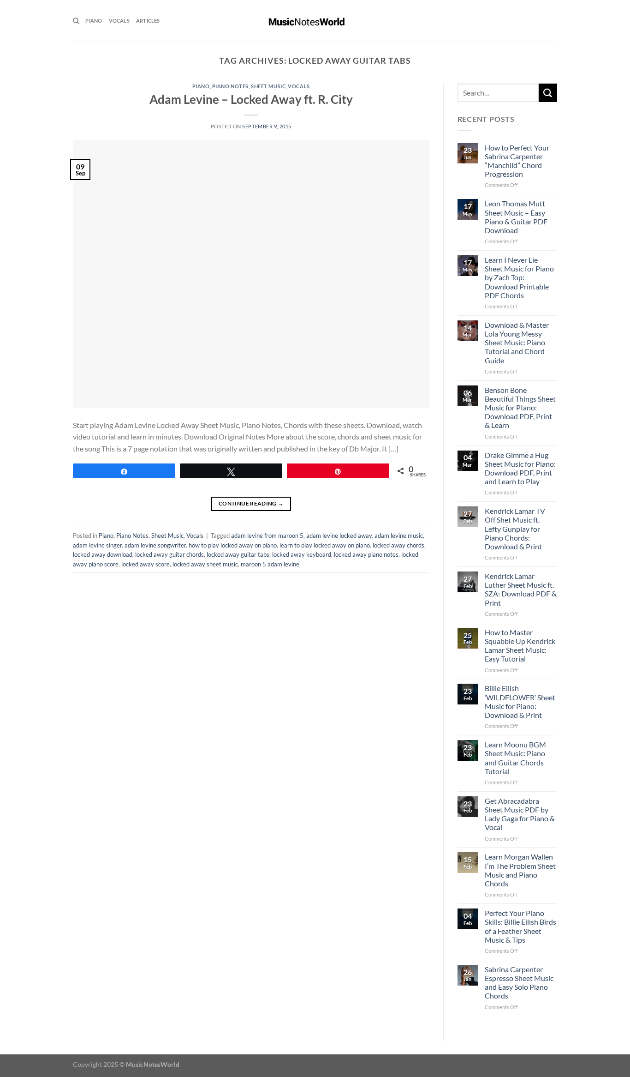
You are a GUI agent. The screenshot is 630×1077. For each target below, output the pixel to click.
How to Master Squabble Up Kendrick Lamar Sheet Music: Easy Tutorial (520, 645)
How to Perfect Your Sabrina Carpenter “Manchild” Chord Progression (517, 161)
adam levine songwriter (155, 545)
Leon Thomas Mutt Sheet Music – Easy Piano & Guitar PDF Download (516, 217)
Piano (93, 21)
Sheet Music (268, 86)
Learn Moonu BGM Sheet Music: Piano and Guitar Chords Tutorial (515, 758)
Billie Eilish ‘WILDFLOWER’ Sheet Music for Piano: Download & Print (520, 701)
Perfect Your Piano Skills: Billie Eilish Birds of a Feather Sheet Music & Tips (520, 926)
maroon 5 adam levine (270, 564)
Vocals (119, 21)
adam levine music (398, 535)
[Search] (76, 20)
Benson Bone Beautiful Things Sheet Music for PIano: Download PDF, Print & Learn (520, 407)
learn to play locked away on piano (324, 545)
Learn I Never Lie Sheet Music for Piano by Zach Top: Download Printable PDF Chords (519, 277)
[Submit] (548, 93)
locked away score (145, 564)
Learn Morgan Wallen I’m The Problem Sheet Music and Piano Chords (520, 870)
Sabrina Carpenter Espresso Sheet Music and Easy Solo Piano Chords (519, 982)
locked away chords (398, 545)
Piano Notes (230, 86)
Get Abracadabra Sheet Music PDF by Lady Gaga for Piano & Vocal (520, 814)
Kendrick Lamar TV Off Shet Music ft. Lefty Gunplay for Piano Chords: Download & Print (515, 528)
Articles (148, 21)
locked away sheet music (205, 564)
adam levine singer (97, 545)
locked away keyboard (301, 554)
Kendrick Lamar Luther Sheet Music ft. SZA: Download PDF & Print (521, 589)
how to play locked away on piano (233, 545)
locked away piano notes (366, 554)
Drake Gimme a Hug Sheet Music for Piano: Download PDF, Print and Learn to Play (520, 468)
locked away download (102, 554)
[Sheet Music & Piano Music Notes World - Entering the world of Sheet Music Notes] (315, 21)
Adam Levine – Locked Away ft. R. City (251, 99)
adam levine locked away (339, 535)
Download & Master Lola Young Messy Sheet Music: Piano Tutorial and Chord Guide (517, 342)
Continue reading (251, 503)
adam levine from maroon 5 (267, 535)
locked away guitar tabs (238, 554)
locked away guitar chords (169, 554)
